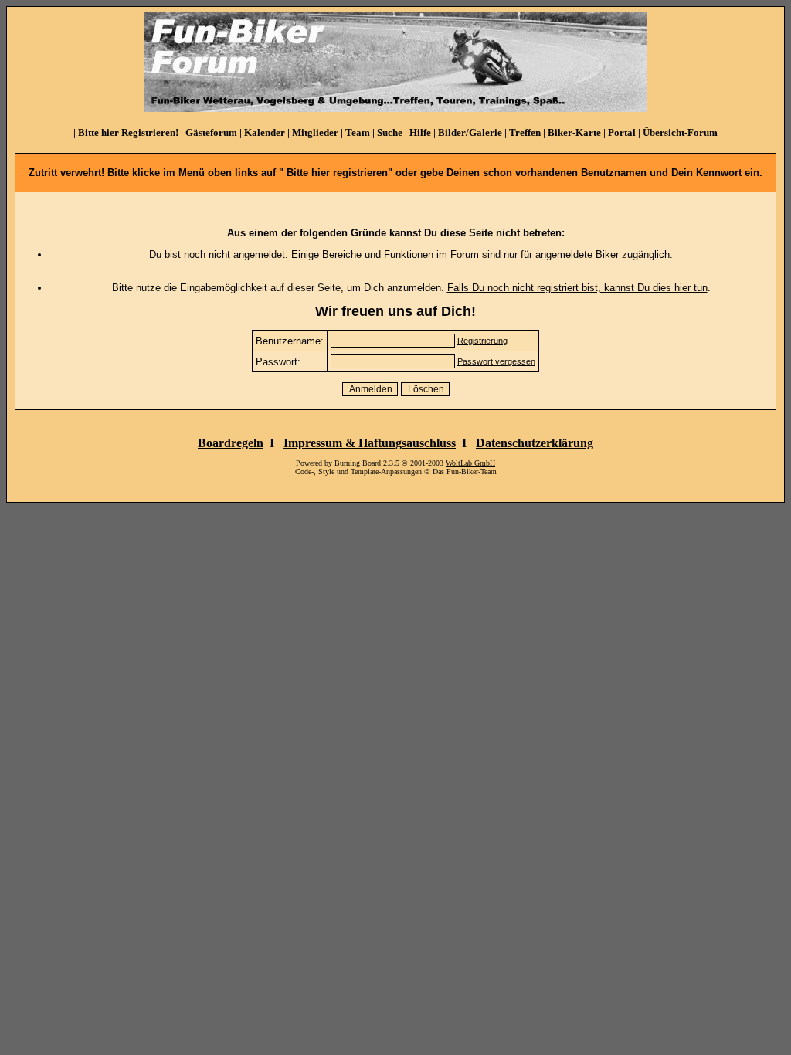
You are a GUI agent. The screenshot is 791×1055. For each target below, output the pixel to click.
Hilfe (420, 132)
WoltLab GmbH (470, 463)
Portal (622, 132)
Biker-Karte (574, 132)
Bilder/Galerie (470, 132)
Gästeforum (211, 132)
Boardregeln (230, 442)
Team (357, 132)
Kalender (264, 132)
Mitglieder (315, 132)
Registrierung (482, 340)
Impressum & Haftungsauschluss (369, 442)
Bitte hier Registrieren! (128, 132)
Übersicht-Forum (680, 132)
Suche (389, 132)
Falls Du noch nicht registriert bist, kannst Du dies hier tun (577, 287)
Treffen (525, 132)
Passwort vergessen (496, 361)
